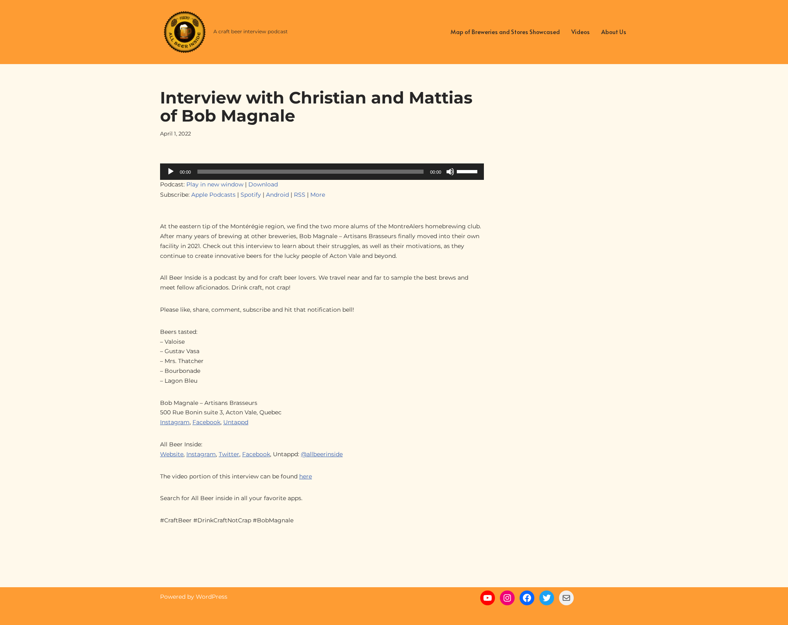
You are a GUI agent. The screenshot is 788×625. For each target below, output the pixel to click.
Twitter (229, 454)
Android (277, 194)
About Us (613, 32)
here (305, 476)
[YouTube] (487, 598)
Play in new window (214, 184)
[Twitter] (546, 598)
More (317, 194)
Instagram (175, 422)
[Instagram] (507, 598)
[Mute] (450, 172)
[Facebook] (527, 598)
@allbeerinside (322, 454)
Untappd (235, 422)
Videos (580, 32)
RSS (299, 194)
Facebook (206, 422)
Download (263, 184)
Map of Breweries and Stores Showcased (505, 32)
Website (171, 454)
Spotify (251, 194)
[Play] (171, 172)
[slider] (468, 170)
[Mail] (566, 598)
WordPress (211, 596)
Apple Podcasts (213, 194)
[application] (322, 171)
